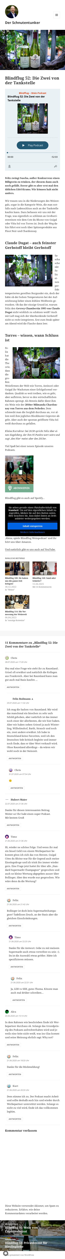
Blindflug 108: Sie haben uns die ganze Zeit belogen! (16, 581)
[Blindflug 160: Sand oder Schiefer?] (44, 568)
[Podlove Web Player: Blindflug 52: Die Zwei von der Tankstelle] (32, 130)
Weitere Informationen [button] (32, 532)
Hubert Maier (19, 799)
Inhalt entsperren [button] (32, 526)
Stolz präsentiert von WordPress (19, 1255)
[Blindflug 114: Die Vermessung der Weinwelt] (17, 602)
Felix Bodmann (22, 698)
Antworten (13, 687)
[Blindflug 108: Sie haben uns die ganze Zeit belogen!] (17, 568)
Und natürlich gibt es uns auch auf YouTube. (30, 549)
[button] (5, 1253)
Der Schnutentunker (22, 22)
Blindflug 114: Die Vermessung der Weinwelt (16, 613)
